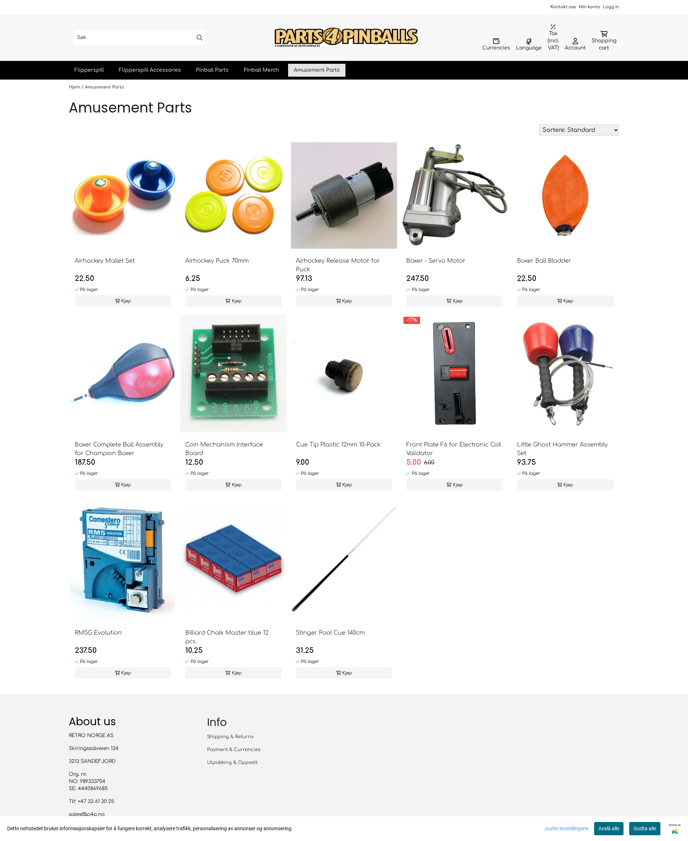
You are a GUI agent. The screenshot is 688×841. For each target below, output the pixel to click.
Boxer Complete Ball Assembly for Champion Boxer (119, 449)
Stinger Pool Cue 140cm (330, 633)
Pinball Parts (212, 70)
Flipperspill (89, 70)
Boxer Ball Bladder (544, 261)
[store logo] (346, 37)
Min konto (589, 7)
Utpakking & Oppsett (232, 762)
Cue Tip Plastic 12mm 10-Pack (338, 444)
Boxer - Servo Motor (435, 261)
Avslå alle (608, 828)
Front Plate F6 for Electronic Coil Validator (453, 449)
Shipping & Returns (230, 736)
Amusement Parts (317, 70)
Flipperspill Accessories (150, 70)
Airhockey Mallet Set (105, 261)
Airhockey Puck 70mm (217, 261)
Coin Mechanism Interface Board (224, 449)
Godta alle (645, 828)
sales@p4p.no (87, 814)
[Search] (199, 37)
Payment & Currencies (234, 749)
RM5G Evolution (98, 633)
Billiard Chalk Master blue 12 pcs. (226, 637)
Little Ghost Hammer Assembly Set (562, 449)
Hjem (75, 87)
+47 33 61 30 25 (96, 801)
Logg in (611, 7)
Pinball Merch (261, 70)
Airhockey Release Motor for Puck (338, 265)
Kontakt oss (563, 7)
